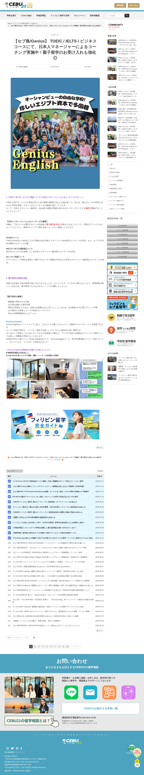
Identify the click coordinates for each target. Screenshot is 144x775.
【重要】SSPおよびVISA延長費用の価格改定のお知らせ (33, 517)
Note (17, 748)
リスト (100, 447)
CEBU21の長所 (115, 172)
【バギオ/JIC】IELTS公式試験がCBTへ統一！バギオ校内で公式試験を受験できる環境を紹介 (47, 576)
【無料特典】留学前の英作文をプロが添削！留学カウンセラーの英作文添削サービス (44, 533)
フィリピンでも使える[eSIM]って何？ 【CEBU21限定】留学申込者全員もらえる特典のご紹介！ (48, 522)
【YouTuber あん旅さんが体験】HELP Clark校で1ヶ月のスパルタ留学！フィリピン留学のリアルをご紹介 (52, 538)
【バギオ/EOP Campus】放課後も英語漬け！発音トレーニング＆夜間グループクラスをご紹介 (48, 607)
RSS (101, 471)
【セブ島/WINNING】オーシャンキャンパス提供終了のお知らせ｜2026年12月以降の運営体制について (51, 590)
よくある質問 (114, 176)
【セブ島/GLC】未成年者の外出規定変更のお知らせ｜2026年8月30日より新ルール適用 (45, 616)
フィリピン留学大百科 (60, 15)
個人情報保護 (9, 752)
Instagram (7, 748)
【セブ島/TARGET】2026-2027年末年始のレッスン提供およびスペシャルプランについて (46, 625)
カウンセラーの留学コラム (118, 197)
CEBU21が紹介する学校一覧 (101, 708)
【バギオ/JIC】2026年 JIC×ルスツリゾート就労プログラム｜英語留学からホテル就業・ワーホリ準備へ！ (52, 611)
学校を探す (11, 15)
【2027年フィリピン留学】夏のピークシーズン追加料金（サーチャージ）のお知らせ (44, 502)
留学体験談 (95, 15)
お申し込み (133, 5)
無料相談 (120, 5)
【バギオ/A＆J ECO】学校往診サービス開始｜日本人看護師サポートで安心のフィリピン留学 (47, 481)
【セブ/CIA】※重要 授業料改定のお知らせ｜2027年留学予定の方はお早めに (41, 566)
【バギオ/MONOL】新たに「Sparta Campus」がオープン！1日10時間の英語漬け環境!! (45, 595)
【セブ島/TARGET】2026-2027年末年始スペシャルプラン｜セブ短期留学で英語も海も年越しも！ (49, 543)
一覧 (111, 164)
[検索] (34, 637)
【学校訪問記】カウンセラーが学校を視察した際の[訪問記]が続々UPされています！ (44, 528)
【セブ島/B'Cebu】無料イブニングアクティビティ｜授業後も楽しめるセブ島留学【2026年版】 (48, 486)
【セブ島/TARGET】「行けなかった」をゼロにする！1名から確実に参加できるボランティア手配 (49, 548)
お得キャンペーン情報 (117, 209)
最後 (75, 646)
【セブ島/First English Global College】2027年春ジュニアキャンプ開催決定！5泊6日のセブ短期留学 (50, 557)
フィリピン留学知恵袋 (117, 205)
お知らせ (34, 23)
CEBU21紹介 (26, 15)
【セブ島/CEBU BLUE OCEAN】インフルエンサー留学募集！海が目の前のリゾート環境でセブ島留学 (51, 581)
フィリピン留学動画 (116, 180)
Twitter (12, 748)
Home (10, 23)
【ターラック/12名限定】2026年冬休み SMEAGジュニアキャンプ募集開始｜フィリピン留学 (47, 552)
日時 (99, 476)
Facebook (21, 748)
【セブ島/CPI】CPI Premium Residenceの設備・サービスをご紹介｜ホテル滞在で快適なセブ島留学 (50, 491)
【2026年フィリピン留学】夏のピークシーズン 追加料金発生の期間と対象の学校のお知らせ (47, 512)
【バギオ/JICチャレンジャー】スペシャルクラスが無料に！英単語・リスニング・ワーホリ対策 (48, 562)
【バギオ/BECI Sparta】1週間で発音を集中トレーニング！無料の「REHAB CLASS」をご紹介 (48, 571)
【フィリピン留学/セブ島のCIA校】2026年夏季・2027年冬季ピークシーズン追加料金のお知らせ (49, 507)
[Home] (18, 5)
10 (67, 646)
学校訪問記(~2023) (116, 188)
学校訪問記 (41, 15)
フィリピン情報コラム (117, 201)
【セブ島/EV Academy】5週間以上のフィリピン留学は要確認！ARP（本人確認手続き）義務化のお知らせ (52, 585)
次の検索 (79, 646)
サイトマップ (20, 752)
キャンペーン (80, 15)
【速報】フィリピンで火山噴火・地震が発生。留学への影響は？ (36, 621)
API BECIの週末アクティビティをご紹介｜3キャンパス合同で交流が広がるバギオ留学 (45, 497)
